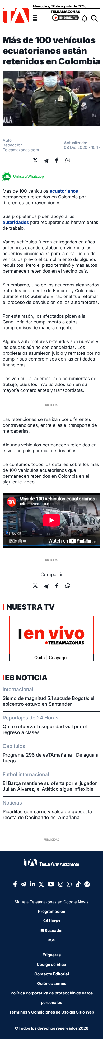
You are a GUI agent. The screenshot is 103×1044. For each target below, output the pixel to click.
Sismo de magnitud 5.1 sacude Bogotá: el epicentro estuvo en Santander (48, 701)
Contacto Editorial (51, 973)
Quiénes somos (51, 983)
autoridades (16, 222)
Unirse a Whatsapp (28, 176)
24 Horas (51, 920)
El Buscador (51, 930)
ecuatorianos (64, 191)
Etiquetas (52, 954)
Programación (51, 911)
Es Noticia (26, 677)
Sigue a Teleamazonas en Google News (51, 901)
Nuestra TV (30, 606)
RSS (51, 940)
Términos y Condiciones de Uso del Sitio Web (51, 1012)
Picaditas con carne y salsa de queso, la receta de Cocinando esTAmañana (47, 814)
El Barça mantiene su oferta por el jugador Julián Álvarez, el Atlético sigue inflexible (50, 786)
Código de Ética (51, 964)
